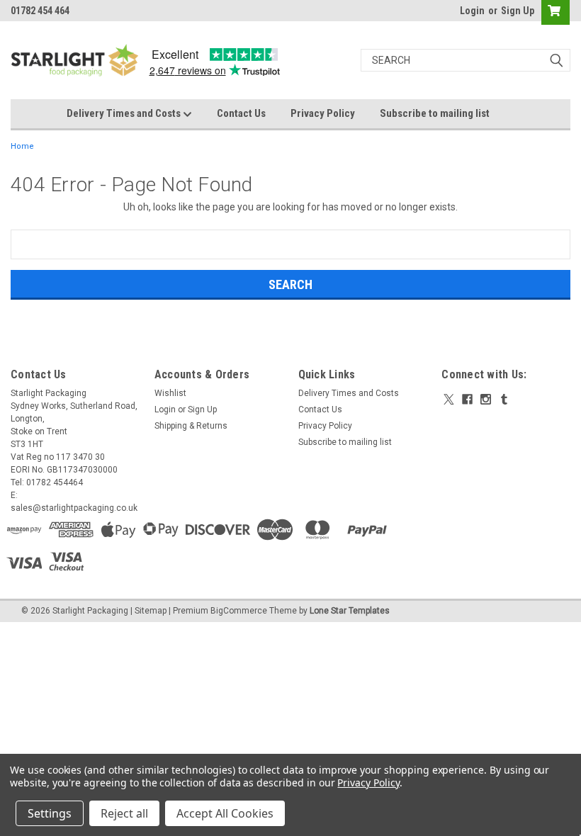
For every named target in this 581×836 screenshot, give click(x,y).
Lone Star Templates (350, 611)
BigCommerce (238, 611)
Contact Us (241, 113)
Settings (50, 813)
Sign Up (517, 10)
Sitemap (151, 611)
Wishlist (170, 393)
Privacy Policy (322, 113)
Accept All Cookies (224, 813)
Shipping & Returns (190, 426)
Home (22, 146)
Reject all (124, 813)
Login (472, 10)
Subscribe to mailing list (435, 113)
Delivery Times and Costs (125, 113)
